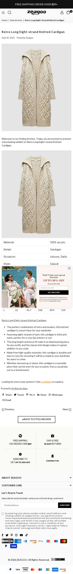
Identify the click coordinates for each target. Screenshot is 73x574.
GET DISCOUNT (54, 292)
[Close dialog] (69, 268)
